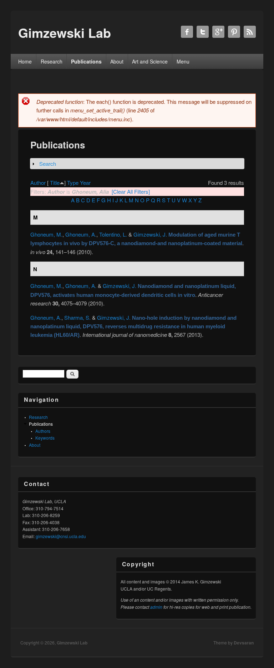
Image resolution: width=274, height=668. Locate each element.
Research (51, 61)
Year (85, 182)
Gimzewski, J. (150, 234)
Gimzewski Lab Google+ (218, 32)
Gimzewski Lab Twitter (203, 32)
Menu (183, 61)
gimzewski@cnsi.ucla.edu (61, 536)
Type (72, 182)
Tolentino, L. (113, 234)
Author (38, 182)
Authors (42, 431)
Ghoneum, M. (46, 234)
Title (55, 182)
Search (47, 163)
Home (25, 61)
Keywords (45, 438)
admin (156, 607)
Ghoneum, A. (80, 234)
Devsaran (244, 642)
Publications (86, 61)
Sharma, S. (77, 317)
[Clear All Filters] (131, 191)
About (116, 61)
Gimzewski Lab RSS (250, 32)
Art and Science (150, 61)
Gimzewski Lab (72, 642)
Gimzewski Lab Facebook (187, 32)
